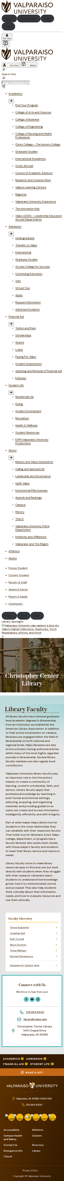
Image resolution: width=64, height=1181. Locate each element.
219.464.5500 (35, 1012)
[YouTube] (36, 1117)
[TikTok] (52, 1117)
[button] (32, 71)
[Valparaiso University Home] (27, 13)
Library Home (30, 698)
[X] (28, 1117)
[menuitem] (31, 698)
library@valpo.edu (35, 1019)
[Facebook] (19, 1117)
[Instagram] (11, 1117)
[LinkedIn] (44, 1117)
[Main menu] (5, 43)
